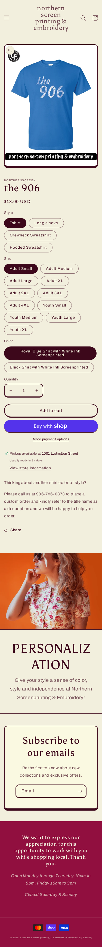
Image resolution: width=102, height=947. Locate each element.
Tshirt (15, 223)
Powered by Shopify (80, 937)
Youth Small (54, 305)
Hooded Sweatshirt (28, 247)
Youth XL (18, 330)
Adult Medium (59, 269)
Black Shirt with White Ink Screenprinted (49, 367)
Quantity (11, 379)
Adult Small (21, 269)
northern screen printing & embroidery (43, 937)
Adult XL (55, 281)
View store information (30, 468)
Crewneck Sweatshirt (30, 235)
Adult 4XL (19, 305)
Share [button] (15, 530)
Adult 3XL (52, 293)
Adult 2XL (19, 293)
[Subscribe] (80, 791)
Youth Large (63, 317)
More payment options (51, 439)
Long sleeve (46, 223)
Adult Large (21, 281)
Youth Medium (24, 317)
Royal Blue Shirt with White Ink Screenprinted (50, 353)
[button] (7, 18)
